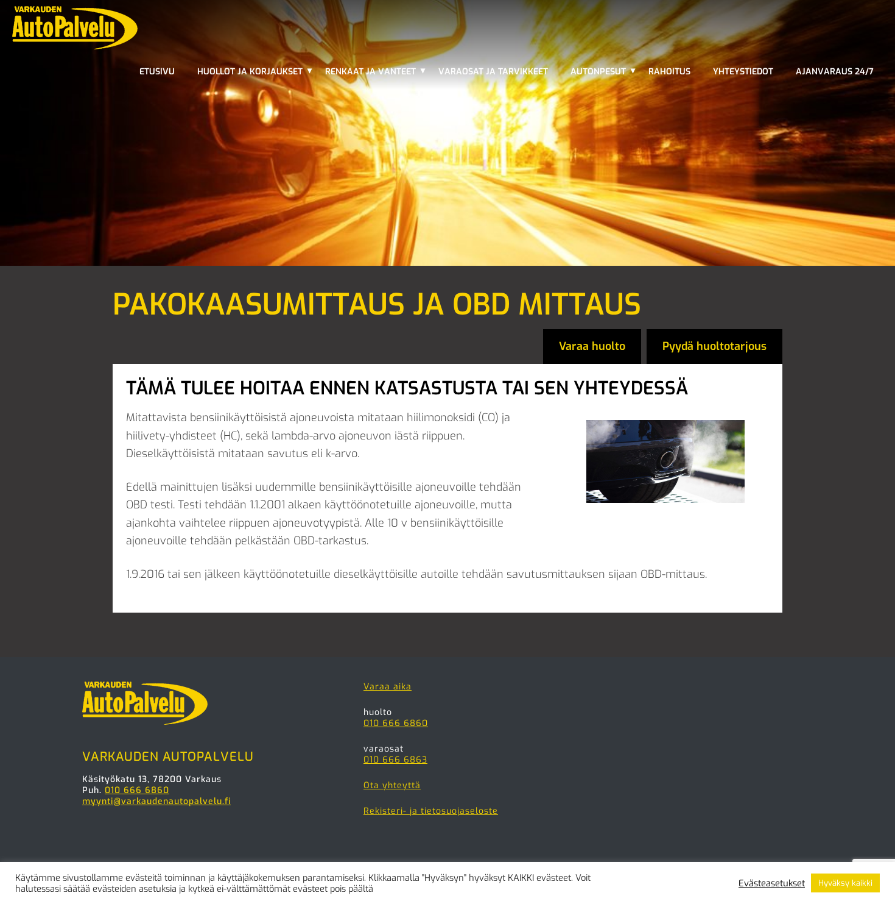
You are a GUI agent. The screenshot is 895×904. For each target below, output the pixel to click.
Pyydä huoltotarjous (714, 346)
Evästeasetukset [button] (772, 883)
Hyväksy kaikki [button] (845, 883)
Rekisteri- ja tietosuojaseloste (430, 811)
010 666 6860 (137, 790)
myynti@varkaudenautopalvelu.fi (156, 801)
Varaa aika (387, 686)
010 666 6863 (395, 760)
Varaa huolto (592, 346)
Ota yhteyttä (392, 785)
